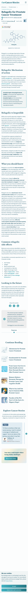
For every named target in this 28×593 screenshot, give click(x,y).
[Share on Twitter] (14, 306)
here (11, 325)
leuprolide (22, 124)
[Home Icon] (10, 2)
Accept (14, 586)
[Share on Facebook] (10, 306)
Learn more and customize (14, 590)
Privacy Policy (9, 581)
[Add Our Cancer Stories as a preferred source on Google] (6, 26)
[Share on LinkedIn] (18, 306)
